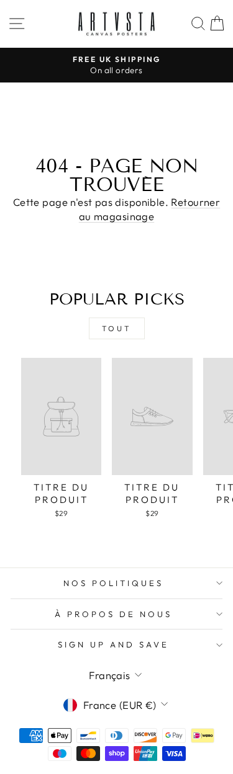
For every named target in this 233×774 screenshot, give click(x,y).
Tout (116, 328)
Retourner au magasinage (149, 209)
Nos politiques (113, 583)
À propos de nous (113, 614)
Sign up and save (113, 644)
